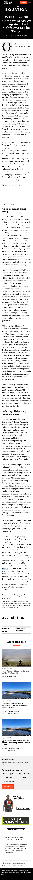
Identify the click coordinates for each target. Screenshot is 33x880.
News (8, 866)
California (14, 601)
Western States (6, 599)
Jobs (14, 866)
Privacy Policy (6, 863)
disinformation (22, 603)
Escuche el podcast (16, 830)
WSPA (16, 607)
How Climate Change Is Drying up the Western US (15, 672)
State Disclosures (19, 863)
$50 (11, 774)
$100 (18, 774)
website (5, 569)
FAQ (3, 866)
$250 (26, 774)
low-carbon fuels (9, 435)
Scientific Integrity (8, 607)
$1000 (9, 777)
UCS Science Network (9, 676)
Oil (20, 605)
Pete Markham (12, 205)
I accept (3, 878)
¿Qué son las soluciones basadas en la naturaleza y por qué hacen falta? (16, 743)
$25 (5, 774)
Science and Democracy (19, 597)
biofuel (8, 601)
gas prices (15, 605)
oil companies (25, 605)
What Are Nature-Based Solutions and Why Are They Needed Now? (14, 706)
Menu (29, 2)
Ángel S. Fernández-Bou (10, 711)
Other (23, 777)
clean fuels (21, 601)
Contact (20, 866)
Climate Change (13, 595)
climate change (12, 603)
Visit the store (23, 808)
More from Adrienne (20, 630)
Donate (23, 2)
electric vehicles (20, 433)
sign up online (17, 839)
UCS (16, 762)
